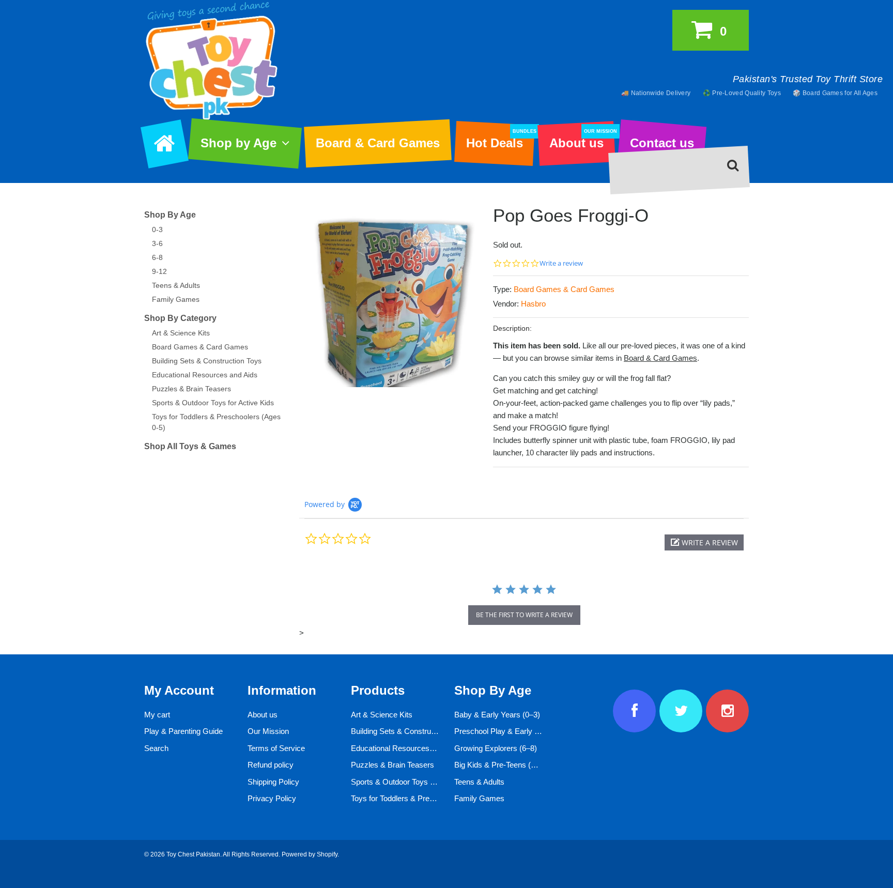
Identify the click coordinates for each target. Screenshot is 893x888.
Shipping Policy (273, 781)
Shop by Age (238, 143)
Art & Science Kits (181, 333)
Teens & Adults (176, 285)
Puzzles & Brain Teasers (191, 389)
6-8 (157, 257)
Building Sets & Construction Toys (206, 361)
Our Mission (268, 731)
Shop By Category (180, 318)
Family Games (175, 299)
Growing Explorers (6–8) (495, 748)
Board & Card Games (378, 143)
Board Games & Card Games (564, 289)
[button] (704, 542)
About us (581, 139)
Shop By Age (170, 214)
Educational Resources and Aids (204, 375)
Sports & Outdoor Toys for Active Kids (213, 403)
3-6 (157, 243)
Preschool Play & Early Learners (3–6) (519, 731)
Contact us (662, 143)
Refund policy (271, 764)
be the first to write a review (524, 614)
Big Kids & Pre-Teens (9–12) (502, 764)
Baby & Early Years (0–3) (497, 714)
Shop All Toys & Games (190, 446)
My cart (157, 714)
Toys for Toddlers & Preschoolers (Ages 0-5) (425, 798)
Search (156, 748)
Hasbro (533, 303)
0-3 (157, 229)
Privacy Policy (272, 798)
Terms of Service (276, 748)
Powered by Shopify (309, 854)
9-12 (159, 271)
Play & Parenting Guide (183, 731)
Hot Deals (500, 139)
